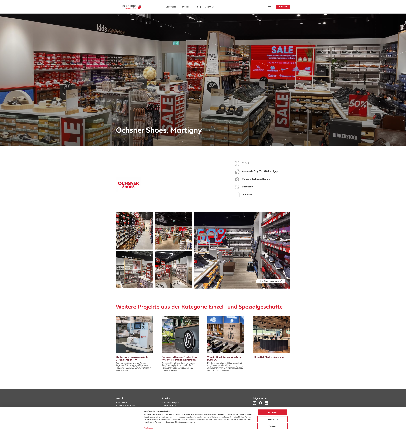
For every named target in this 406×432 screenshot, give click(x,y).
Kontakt (283, 7)
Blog (198, 7)
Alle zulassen (272, 412)
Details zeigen (149, 428)
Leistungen (171, 7)
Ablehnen (272, 426)
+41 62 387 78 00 (123, 403)
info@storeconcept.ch (125, 406)
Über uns (209, 7)
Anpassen (271, 419)
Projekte (186, 7)
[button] (270, 7)
